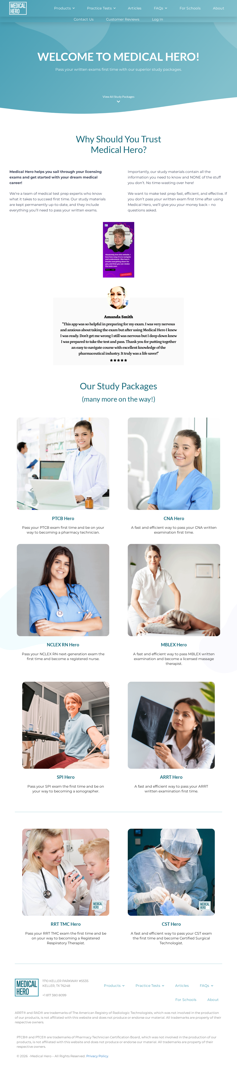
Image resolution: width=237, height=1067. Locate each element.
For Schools (190, 8)
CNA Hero (174, 518)
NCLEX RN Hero (63, 644)
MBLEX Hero (174, 644)
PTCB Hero (63, 518)
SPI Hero (66, 777)
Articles (134, 8)
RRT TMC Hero (66, 924)
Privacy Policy (97, 1056)
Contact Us (84, 19)
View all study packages (118, 96)
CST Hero (171, 924)
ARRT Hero (171, 777)
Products (62, 8)
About (218, 8)
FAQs (158, 8)
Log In (157, 19)
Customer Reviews (122, 19)
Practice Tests (99, 8)
